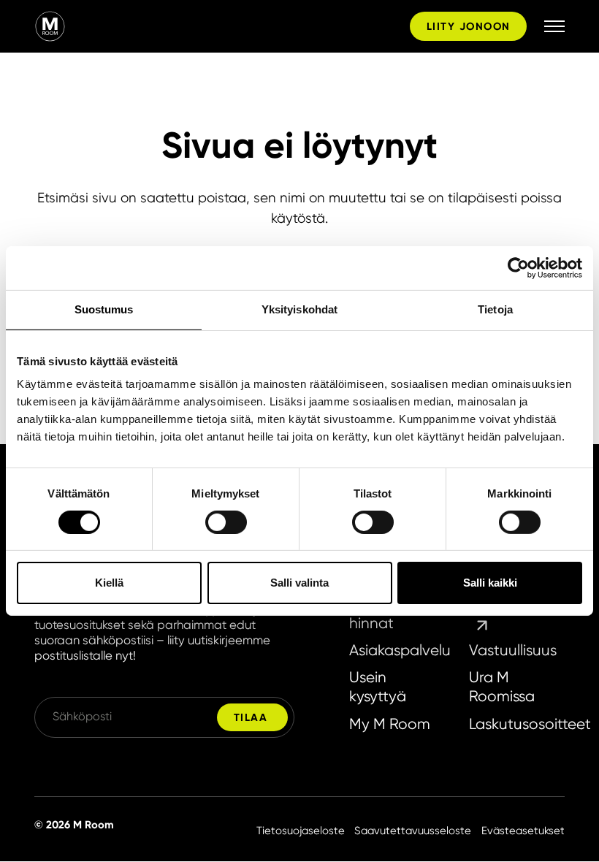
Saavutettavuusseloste (412, 830)
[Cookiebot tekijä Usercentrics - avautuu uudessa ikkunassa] (518, 268)
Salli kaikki (490, 582)
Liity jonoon (468, 26)
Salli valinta (299, 582)
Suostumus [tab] (104, 309)
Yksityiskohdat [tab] (299, 309)
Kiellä (109, 582)
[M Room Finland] (219, 26)
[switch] (226, 522)
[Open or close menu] (554, 26)
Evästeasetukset (523, 830)
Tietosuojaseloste (300, 830)
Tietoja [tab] (495, 309)
